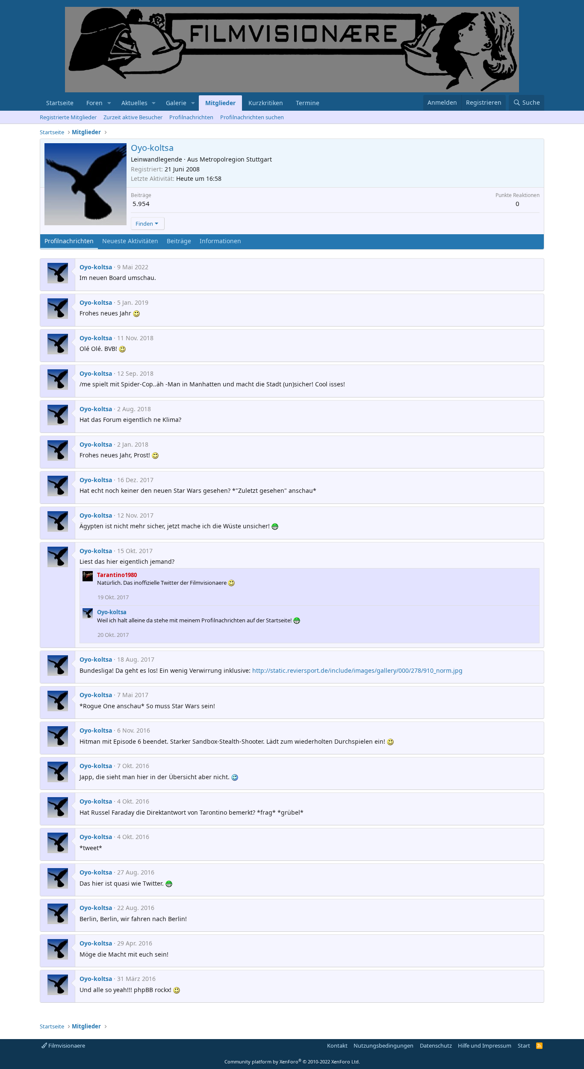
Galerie (176, 103)
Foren (94, 103)
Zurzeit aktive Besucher (132, 117)
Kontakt (337, 1045)
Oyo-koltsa (96, 267)
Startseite (60, 103)
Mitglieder (220, 103)
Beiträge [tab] (179, 241)
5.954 (141, 203)
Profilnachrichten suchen (252, 117)
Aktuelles (134, 103)
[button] (109, 103)
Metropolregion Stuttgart (236, 159)
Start (524, 1045)
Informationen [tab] (220, 241)
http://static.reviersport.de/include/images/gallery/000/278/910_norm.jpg (357, 670)
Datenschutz (436, 1045)
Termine (307, 103)
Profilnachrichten (191, 117)
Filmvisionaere (66, 1045)
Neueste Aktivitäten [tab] (130, 241)
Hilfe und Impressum (484, 1045)
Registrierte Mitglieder (68, 117)
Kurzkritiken (265, 103)
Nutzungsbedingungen (383, 1045)
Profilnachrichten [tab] (69, 241)
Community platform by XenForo (292, 1061)
